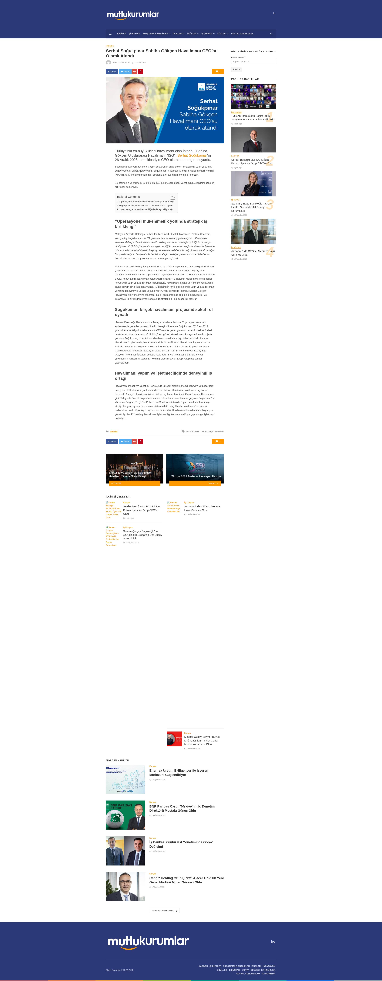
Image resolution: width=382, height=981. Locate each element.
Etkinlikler (268, 970)
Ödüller (191, 34)
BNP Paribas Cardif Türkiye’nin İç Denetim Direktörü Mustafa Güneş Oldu (182, 808)
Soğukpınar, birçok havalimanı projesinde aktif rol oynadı (146, 205)
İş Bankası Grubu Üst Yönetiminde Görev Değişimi (181, 844)
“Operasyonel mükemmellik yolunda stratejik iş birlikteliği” (147, 201)
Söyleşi (221, 34)
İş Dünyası (206, 34)
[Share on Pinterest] (140, 71)
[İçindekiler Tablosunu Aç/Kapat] (171, 197)
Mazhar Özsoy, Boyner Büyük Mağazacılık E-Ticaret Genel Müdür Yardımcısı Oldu (202, 740)
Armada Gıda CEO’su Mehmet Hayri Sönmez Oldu (202, 508)
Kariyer (121, 34)
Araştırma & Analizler (155, 34)
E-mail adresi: (238, 57)
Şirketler (134, 34)
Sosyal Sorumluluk (242, 34)
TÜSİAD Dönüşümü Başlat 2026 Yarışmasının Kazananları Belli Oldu (252, 117)
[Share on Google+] (134, 71)
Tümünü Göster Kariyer (163, 910)
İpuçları (177, 34)
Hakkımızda (268, 974)
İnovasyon (236, 112)
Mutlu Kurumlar (121, 63)
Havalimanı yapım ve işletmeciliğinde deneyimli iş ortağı (146, 209)
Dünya (245, 970)
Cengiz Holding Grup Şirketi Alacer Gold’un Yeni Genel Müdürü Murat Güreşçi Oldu (186, 880)
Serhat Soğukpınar (192, 155)
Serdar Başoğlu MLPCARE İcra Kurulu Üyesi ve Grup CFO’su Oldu (142, 510)
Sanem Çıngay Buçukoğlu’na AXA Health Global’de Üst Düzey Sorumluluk (142, 535)
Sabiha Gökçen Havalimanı (213, 431)
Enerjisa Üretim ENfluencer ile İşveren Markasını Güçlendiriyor (178, 773)
